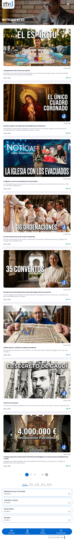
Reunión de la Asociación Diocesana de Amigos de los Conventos (27, 292)
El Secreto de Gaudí (10, 403)
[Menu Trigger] (68, 4)
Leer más (7, 78)
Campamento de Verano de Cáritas (16, 71)
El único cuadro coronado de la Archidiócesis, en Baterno (24, 126)
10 (42, 475)
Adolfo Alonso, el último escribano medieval (19, 348)
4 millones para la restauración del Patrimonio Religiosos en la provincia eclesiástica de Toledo (35, 458)
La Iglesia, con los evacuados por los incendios (20, 181)
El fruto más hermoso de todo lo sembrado (19, 237)
